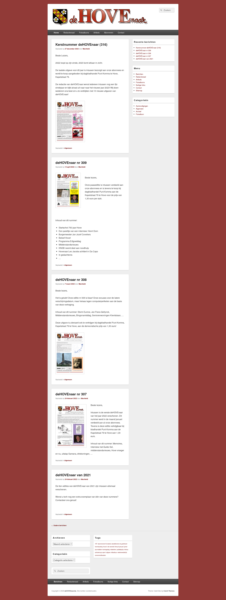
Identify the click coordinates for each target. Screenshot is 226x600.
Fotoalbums (84, 32)
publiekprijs (120, 549)
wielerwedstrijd (122, 552)
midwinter (113, 549)
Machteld (86, 49)
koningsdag (106, 549)
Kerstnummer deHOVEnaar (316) (81, 44)
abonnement (102, 544)
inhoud (117, 547)
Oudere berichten (59, 525)
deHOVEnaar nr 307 (71, 394)
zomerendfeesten (100, 555)
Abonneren (108, 32)
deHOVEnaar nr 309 (71, 162)
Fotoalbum (140, 114)
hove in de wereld (108, 547)
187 (96, 544)
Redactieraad (69, 32)
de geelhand (123, 544)
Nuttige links (140, 85)
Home (56, 32)
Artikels (97, 32)
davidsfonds (115, 544)
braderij (108, 544)
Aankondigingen (142, 106)
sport (104, 552)
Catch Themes (169, 591)
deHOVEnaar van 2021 (73, 474)
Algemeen (68, 148)
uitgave (108, 552)
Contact (121, 32)
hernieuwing (99, 547)
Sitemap (139, 90)
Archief (138, 111)
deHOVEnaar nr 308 (71, 279)
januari (121, 547)
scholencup (98, 552)
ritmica (126, 549)
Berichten (139, 74)
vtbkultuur (114, 552)
